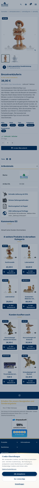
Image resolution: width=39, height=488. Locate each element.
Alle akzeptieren (19, 474)
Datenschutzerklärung (9, 469)
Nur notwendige (19, 479)
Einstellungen (19, 484)
